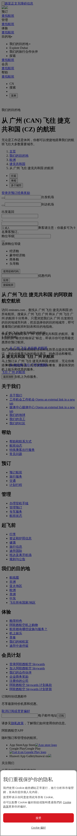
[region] (38, 803)
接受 (38, 818)
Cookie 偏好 (38, 827)
